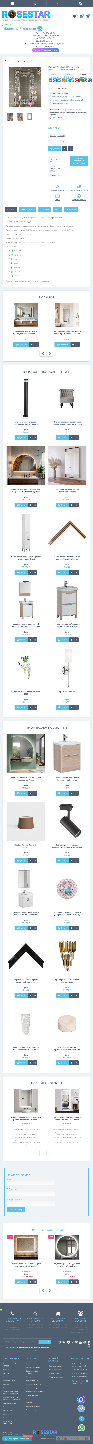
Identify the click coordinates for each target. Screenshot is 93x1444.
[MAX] (81, 1399)
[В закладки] (64, 148)
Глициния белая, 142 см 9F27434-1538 (25, 692)
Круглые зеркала (32, 1399)
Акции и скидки (31, 1410)
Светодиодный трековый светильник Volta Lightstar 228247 (67, 846)
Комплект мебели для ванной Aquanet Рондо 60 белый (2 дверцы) (26, 913)
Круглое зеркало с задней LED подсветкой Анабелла (67, 1265)
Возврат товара (9, 1407)
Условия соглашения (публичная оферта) (11, 1392)
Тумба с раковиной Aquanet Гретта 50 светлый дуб (67, 625)
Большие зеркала (32, 1364)
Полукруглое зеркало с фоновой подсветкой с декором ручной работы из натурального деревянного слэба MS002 (25, 490)
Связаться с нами (9, 1403)
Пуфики (29, 1402)
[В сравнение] (70, 148)
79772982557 (38, 35)
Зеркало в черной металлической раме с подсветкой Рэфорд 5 (26, 1118)
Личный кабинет (55, 1366)
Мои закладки (54, 1373)
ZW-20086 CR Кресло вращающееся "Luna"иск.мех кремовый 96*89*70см (67, 1048)
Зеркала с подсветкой (46, 1230)
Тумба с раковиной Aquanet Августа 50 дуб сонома (67, 778)
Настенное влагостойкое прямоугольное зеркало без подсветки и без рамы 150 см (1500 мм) (26, 332)
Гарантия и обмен (9, 1381)
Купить (22, 437)
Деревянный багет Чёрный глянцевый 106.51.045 (26, 981)
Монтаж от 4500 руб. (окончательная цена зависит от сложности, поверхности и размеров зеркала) (68, 112)
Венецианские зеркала (34, 1377)
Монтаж (6, 1384)
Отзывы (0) (44, 209)
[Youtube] (80, 1342)
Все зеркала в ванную (34, 1384)
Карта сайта (7, 1414)
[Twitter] (76, 1342)
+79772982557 (53, 35)
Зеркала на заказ (32, 1395)
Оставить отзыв (83, 75)
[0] (75, 17)
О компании (7, 1370)
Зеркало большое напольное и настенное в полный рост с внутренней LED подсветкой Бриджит (67, 1118)
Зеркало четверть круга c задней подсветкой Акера (26, 778)
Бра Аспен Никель (67, 691)
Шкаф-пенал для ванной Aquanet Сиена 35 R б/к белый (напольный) (26, 558)
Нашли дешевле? (57, 135)
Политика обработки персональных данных (11, 1398)
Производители (9, 1418)
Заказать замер (15, 1209)
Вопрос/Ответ (8, 1410)
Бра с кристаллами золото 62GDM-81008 (67, 981)
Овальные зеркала (33, 1406)
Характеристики (28, 209)
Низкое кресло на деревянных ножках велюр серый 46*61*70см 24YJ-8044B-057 (67, 423)
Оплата (6, 1377)
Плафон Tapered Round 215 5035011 (26, 846)
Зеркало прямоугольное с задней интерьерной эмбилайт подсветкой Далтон (26, 1265)
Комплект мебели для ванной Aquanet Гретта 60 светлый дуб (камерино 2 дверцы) (26, 625)
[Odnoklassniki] (72, 1342)
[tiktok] (88, 1342)
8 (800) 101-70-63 (46, 38)
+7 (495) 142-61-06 (46, 33)
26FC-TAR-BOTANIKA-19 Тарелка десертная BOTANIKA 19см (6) (67, 913)
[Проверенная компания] (9, 1310)
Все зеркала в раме (33, 1388)
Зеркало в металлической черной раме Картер (67, 490)
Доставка (6, 1373)
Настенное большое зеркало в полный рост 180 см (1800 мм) (67, 332)
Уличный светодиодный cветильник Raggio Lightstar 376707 (26, 423)
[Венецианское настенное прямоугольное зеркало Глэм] (25, 87)
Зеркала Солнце (32, 1381)
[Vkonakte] (63, 1342)
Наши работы (8, 1388)
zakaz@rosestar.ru (46, 41)
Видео (57, 209)
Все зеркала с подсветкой (35, 1391)
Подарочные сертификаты (8, 1422)
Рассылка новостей (56, 1377)
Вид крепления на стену (59, 93)
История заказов (55, 1370)
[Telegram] (81, 1408)
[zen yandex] (84, 1342)
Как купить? (71, 209)
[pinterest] (88, 1345)
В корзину (22, 344)
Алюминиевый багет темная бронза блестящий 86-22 (67, 558)
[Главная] (5, 61)
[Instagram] (59, 1342)
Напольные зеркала (33, 1367)
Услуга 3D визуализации (45, 50)
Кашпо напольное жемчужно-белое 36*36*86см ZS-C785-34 (26, 1048)
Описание (11, 209)
